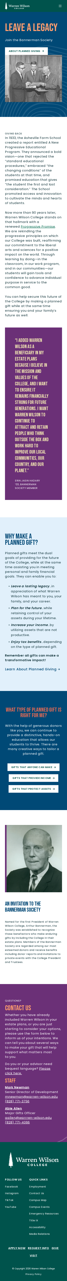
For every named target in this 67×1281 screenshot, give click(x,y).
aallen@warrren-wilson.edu (28, 1118)
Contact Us (36, 1193)
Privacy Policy (34, 1274)
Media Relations (39, 1234)
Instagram (12, 1193)
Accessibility (37, 1227)
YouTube (10, 1207)
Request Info (38, 1248)
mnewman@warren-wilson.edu (31, 1096)
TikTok (9, 1200)
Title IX (33, 1220)
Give (55, 1248)
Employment (37, 1186)
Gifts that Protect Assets (31, 789)
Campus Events (39, 1207)
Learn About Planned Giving (31, 669)
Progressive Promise (38, 226)
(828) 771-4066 (17, 1122)
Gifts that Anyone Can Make (31, 767)
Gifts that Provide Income (31, 778)
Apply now (16, 1248)
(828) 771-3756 (17, 1101)
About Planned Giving (24, 51)
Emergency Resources (44, 1213)
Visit (33, 1255)
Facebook (11, 1186)
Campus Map (37, 1200)
